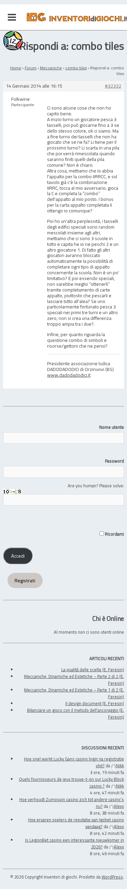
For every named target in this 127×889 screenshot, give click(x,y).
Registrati (25, 580)
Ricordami (114, 534)
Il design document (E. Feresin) (94, 703)
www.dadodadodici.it (68, 374)
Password (114, 461)
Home (15, 68)
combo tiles (76, 68)
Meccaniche (51, 68)
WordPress (112, 876)
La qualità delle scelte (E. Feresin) (92, 669)
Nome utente (111, 427)
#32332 (113, 86)
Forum (31, 68)
